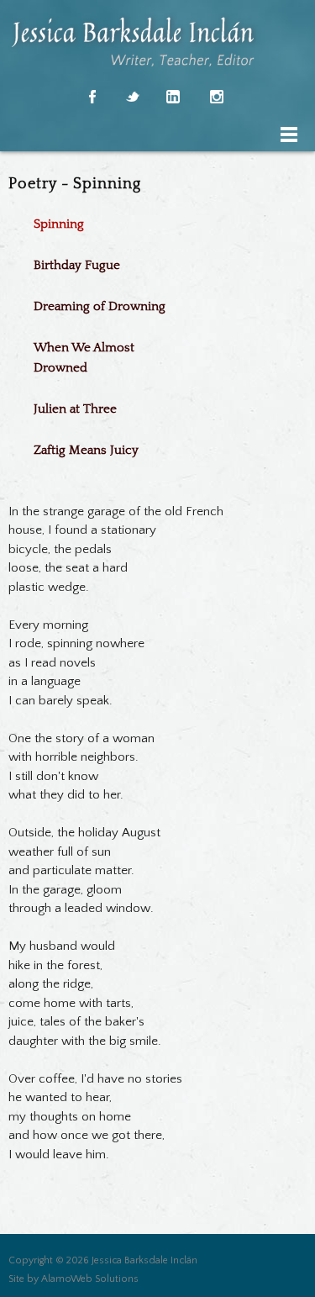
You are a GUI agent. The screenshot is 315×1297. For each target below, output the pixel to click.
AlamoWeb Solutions (90, 1278)
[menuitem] (109, 222)
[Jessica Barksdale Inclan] (161, 42)
